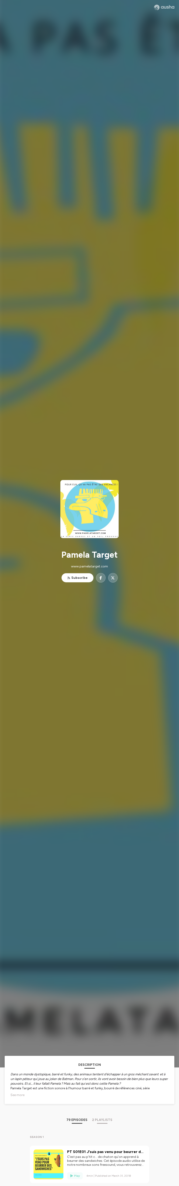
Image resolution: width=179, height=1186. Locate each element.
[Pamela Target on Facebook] (101, 578)
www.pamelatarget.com (89, 566)
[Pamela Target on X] (113, 578)
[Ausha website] (164, 7)
